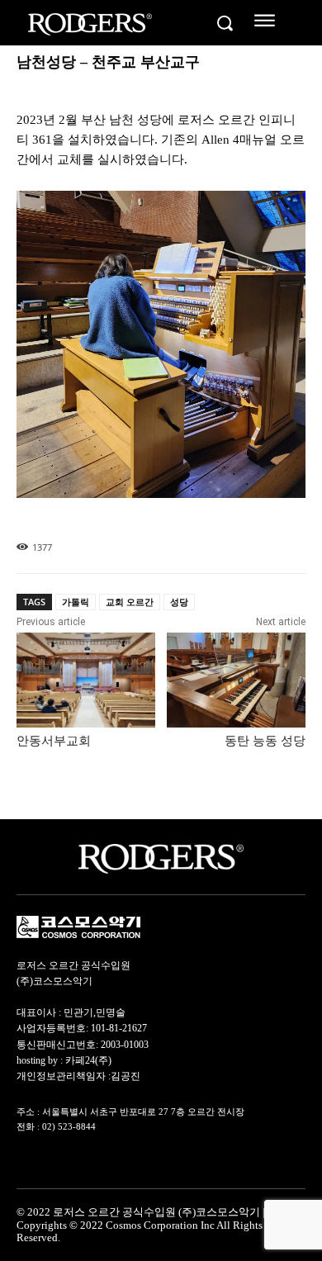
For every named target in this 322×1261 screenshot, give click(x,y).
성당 (179, 601)
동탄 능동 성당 (265, 740)
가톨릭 (75, 601)
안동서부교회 (54, 740)
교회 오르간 (130, 601)
